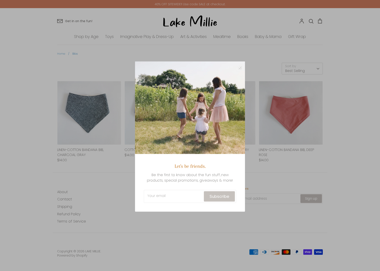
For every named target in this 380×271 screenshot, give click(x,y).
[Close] (239, 66)
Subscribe (219, 195)
